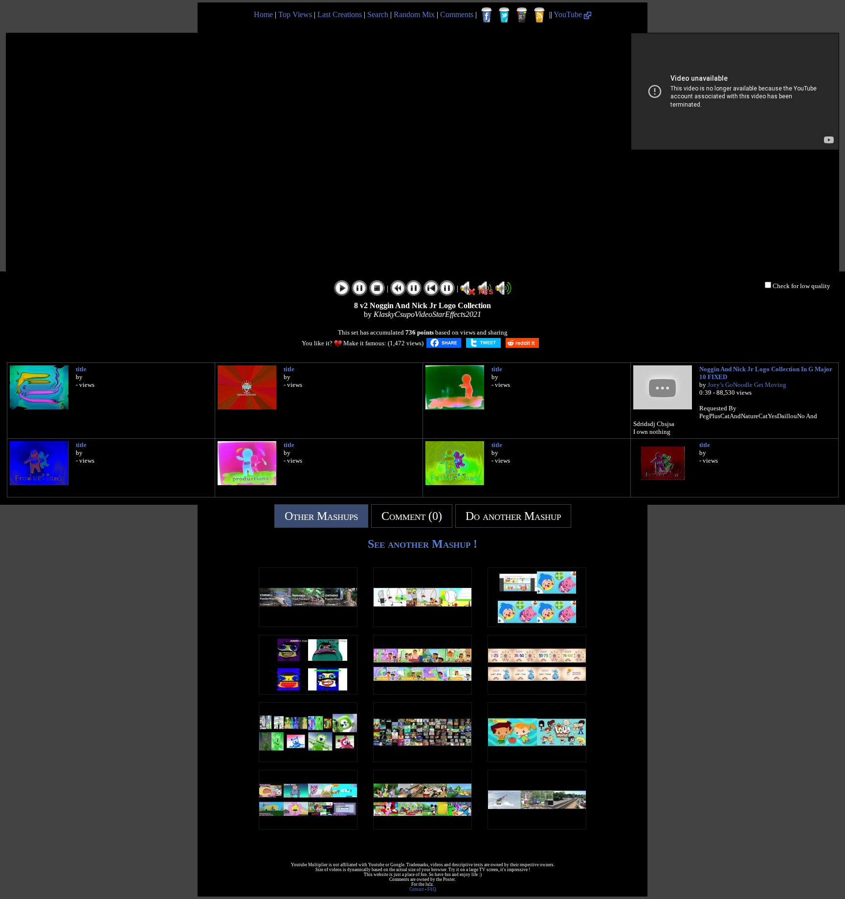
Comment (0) (411, 516)
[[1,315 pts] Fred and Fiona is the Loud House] (537, 759)
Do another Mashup (513, 516)
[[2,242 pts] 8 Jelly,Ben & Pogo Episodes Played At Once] (422, 692)
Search (377, 14)
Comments (456, 14)
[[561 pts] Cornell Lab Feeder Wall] (308, 624)
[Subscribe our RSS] (539, 15)
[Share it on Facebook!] (443, 343)
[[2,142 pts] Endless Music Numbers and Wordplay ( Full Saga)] (537, 692)
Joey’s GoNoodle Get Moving (747, 384)
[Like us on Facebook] (486, 15)
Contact (416, 889)
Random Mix (414, 14)
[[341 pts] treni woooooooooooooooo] (537, 827)
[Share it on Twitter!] (483, 343)
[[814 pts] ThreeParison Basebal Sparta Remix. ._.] (422, 624)
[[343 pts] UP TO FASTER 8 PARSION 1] (422, 827)
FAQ (431, 889)
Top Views (295, 14)
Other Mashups (321, 516)
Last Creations (339, 14)
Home (263, 14)
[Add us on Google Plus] (522, 15)
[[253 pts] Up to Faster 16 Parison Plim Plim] (537, 624)
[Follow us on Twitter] (504, 15)
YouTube (569, 14)
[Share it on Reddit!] (522, 343)
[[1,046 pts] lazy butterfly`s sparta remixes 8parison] (308, 827)
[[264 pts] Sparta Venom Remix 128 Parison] (422, 759)
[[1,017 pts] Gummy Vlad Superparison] (308, 759)
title (81, 369)
